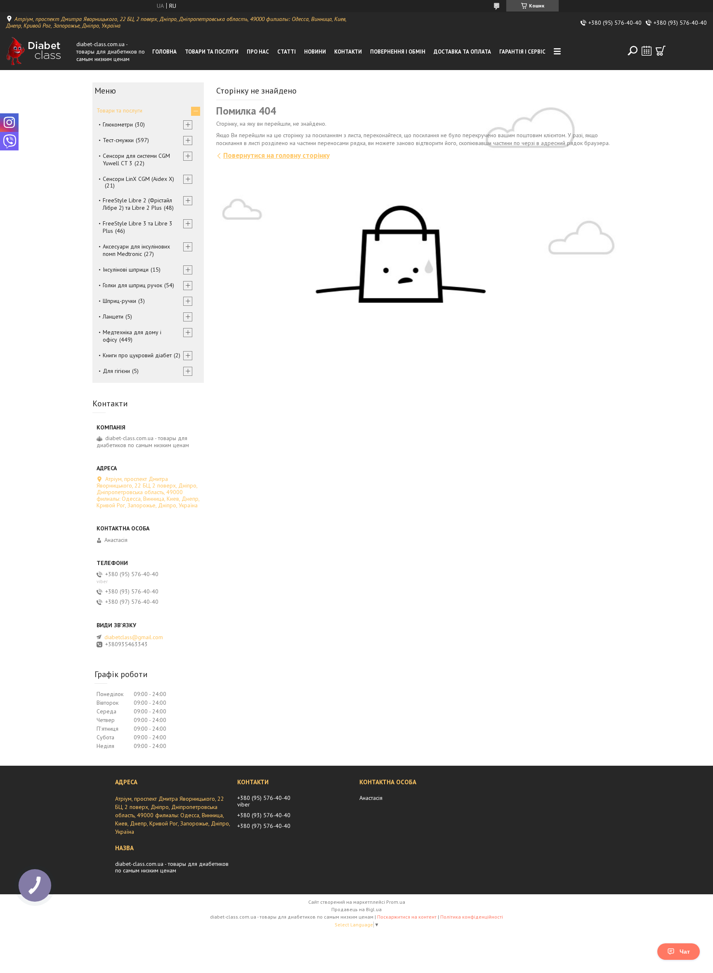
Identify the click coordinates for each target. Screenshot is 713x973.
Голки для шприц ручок (132, 285)
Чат (685, 951)
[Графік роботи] (647, 51)
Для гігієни (116, 371)
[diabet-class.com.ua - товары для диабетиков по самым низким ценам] (39, 51)
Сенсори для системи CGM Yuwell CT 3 (136, 159)
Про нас (258, 51)
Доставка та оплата (462, 51)
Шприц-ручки (119, 301)
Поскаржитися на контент (407, 917)
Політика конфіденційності (471, 917)
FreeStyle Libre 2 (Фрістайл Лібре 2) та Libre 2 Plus (137, 204)
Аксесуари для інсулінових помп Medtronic (136, 250)
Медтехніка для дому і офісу (132, 335)
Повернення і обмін (397, 51)
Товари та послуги (211, 51)
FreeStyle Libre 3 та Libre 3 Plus (137, 227)
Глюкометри (118, 124)
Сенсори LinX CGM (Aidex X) (138, 179)
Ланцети (113, 316)
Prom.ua (395, 902)
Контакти (348, 51)
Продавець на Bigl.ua (356, 909)
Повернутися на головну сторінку (276, 155)
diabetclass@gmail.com (133, 637)
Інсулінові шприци (126, 269)
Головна (164, 51)
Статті (286, 51)
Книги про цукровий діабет (137, 355)
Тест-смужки (118, 140)
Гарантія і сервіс (522, 51)
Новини (315, 51)
